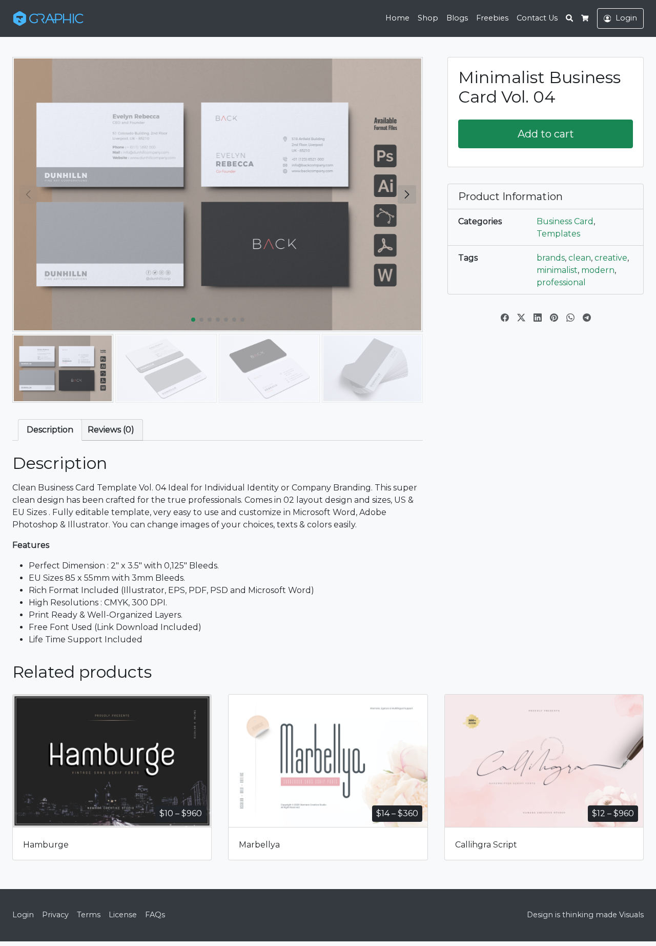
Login (23, 914)
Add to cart (546, 134)
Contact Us (537, 18)
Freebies (492, 18)
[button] (407, 194)
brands (551, 258)
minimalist (557, 270)
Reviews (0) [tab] (111, 430)
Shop (428, 18)
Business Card (565, 221)
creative (610, 258)
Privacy (55, 914)
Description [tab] (50, 430)
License (123, 914)
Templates (558, 234)
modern (597, 270)
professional (561, 282)
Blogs (457, 18)
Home (397, 18)
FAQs (155, 914)
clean (579, 258)
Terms (88, 914)
